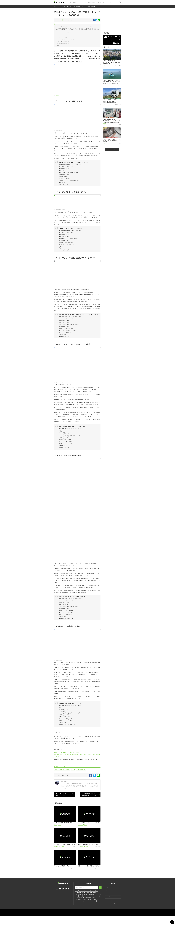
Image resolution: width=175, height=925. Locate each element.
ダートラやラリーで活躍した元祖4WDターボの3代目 (68, 37)
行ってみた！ (82, 901)
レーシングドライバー (94, 899)
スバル (97, 892)
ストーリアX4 (81, 867)
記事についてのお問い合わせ (84, 910)
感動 (76, 894)
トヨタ (59, 824)
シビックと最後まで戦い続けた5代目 (65, 41)
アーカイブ (78, 897)
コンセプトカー (96, 895)
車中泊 (84, 895)
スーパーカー (92, 897)
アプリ (80, 895)
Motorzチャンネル (110, 903)
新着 (107, 887)
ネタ (82, 894)
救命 (63, 846)
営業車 (77, 892)
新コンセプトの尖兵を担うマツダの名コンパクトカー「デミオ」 (70, 752)
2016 (83, 899)
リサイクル (99, 894)
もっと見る (112, 149)
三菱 (56, 769)
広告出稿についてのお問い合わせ (98, 910)
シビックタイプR (82, 846)
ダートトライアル (81, 769)
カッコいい (93, 894)
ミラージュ (61, 769)
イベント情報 (78, 899)
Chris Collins (57, 95)
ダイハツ (86, 867)
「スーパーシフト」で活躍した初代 (64, 32)
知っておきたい (86, 897)
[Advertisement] (112, 21)
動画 (79, 894)
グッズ (91, 901)
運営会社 (108, 910)
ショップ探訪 (108, 897)
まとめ (58, 45)
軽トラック (95, 890)
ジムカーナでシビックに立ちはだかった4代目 (67, 39)
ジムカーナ (81, 824)
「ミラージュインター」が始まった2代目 (66, 35)
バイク (77, 895)
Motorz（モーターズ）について (71, 910)
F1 (81, 897)
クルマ (64, 20)
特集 (104, 65)
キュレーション (89, 895)
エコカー (81, 890)
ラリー (73, 769)
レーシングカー (82, 892)
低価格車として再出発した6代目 (64, 43)
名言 (94, 892)
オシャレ (88, 894)
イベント (87, 901)
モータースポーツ (58, 20)
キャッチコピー (89, 892)
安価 (87, 846)
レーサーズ (108, 900)
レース (55, 824)
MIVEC (68, 769)
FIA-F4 (77, 901)
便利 (85, 894)
